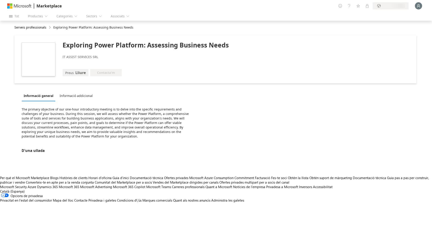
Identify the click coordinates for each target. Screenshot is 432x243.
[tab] (40, 96)
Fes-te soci (279, 178)
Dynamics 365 (47, 186)
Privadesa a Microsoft (282, 186)
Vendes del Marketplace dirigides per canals (185, 182)
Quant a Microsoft (218, 186)
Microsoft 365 (69, 186)
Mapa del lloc (63, 200)
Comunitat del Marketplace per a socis (123, 182)
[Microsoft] (19, 6)
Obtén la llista (298, 178)
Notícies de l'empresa (249, 186)
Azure (32, 186)
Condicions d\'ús (129, 200)
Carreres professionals (188, 186)
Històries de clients (73, 178)
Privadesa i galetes (102, 200)
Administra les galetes (227, 200)
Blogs (54, 178)
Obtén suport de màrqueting (330, 178)
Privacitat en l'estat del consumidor (26, 200)
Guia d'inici (120, 178)
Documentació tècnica (146, 178)
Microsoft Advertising (96, 186)
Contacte (81, 200)
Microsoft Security (13, 186)
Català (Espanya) (12, 191)
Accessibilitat (323, 186)
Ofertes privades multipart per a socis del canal (254, 182)
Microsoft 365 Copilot (129, 186)
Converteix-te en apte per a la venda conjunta (60, 182)
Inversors (305, 186)
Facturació (262, 178)
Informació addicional (76, 96)
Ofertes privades (176, 178)
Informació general (38, 96)
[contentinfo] (50, 27)
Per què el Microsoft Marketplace (24, 178)
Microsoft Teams (158, 186)
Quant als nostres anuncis (191, 200)
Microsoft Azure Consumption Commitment (222, 178)
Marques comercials (157, 200)
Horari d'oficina (100, 178)
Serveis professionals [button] (30, 27)
